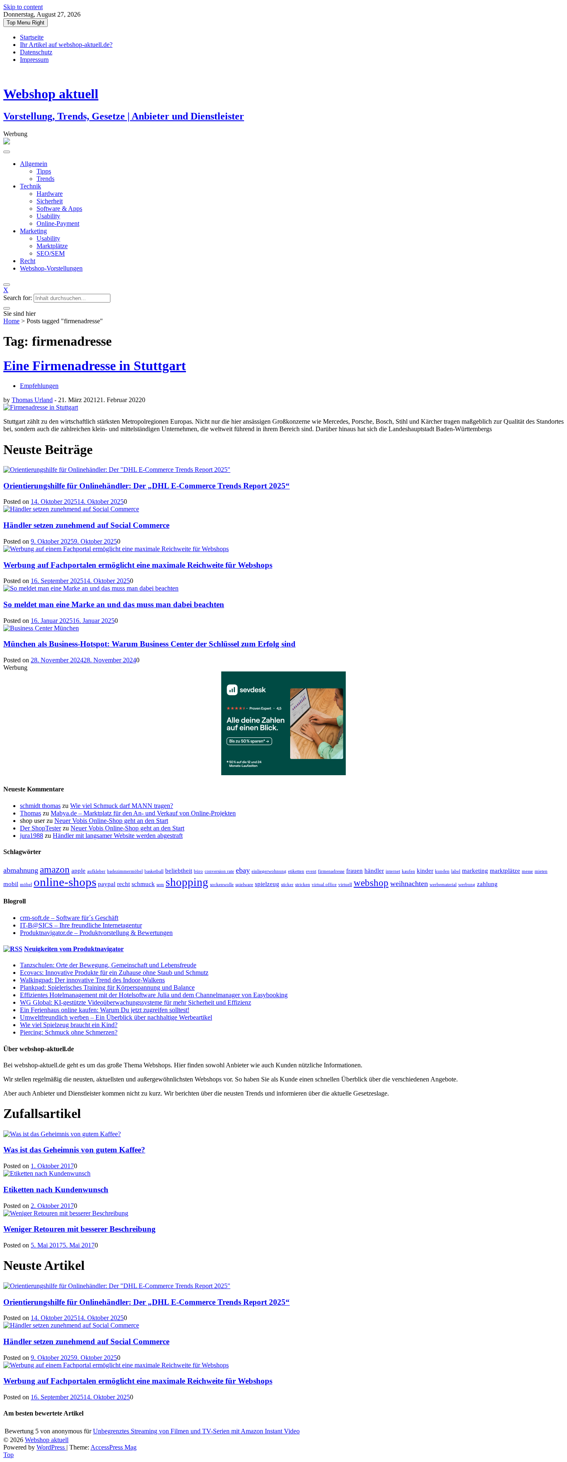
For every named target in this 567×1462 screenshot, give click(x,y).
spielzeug (267, 883)
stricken (302, 884)
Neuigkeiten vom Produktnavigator (74, 948)
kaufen (408, 871)
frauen (354, 870)
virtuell (345, 884)
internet (393, 871)
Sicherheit (50, 201)
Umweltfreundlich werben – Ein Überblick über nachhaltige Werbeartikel (116, 1017)
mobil (10, 883)
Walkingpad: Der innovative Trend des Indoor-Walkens (92, 980)
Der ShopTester (40, 828)
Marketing (33, 230)
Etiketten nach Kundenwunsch (55, 1189)
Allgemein (33, 163)
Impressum (34, 59)
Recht (27, 260)
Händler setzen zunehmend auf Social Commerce (86, 525)
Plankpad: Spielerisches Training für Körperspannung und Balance (107, 987)
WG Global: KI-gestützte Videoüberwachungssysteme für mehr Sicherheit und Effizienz (135, 1002)
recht (123, 883)
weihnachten (409, 883)
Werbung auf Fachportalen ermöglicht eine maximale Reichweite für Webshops (137, 565)
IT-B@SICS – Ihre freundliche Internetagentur (81, 925)
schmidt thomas (40, 805)
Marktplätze (52, 245)
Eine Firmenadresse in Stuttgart (94, 365)
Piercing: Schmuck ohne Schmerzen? (68, 1032)
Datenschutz (36, 52)
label (455, 871)
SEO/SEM (51, 253)
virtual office (324, 884)
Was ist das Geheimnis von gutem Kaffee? (74, 1149)
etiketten (296, 871)
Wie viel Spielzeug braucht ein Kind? (68, 1024)
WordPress (51, 1447)
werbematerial (443, 884)
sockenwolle (222, 884)
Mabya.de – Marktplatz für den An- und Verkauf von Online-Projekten (143, 813)
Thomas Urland (32, 399)
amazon (55, 869)
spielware (244, 884)
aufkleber (96, 871)
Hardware (50, 193)
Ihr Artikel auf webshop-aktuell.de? (66, 44)
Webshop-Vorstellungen (51, 268)
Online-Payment (58, 223)
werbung (466, 884)
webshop (371, 883)
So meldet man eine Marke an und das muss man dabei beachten (113, 604)
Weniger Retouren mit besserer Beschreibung (79, 1229)
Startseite (32, 37)
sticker (287, 884)
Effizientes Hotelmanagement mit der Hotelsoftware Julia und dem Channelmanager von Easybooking (154, 994)
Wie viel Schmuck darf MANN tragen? (121, 805)
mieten (541, 871)
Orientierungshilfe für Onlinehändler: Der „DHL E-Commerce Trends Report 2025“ (146, 485)
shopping (187, 882)
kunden (442, 871)
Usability (48, 216)
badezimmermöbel (125, 871)
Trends (45, 178)
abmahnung (20, 870)
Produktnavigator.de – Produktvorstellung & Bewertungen (96, 932)
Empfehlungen (39, 385)
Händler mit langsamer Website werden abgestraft (118, 835)
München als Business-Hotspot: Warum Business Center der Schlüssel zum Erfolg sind (149, 643)
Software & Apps (59, 208)
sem (160, 884)
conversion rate (219, 871)
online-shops (65, 881)
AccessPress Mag (113, 1447)
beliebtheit (178, 870)
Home (11, 321)
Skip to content (23, 6)
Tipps (44, 171)
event (311, 871)
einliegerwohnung (269, 871)
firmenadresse (331, 871)
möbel (26, 884)
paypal (106, 883)
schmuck (143, 883)
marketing (475, 870)
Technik (30, 186)
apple (78, 870)
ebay (243, 870)
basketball (154, 871)
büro (198, 871)
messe (527, 871)
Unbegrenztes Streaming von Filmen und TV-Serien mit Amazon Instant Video (196, 1431)
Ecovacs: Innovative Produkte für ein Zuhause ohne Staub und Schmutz (114, 972)
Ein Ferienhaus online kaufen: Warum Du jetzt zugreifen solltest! (104, 1009)
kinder (425, 870)
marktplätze (505, 870)
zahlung (487, 883)
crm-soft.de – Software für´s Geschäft (69, 917)
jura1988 (31, 835)
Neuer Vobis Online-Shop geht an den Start (111, 820)
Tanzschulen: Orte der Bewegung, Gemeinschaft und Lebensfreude (108, 965)
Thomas (30, 813)
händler (374, 870)
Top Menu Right (25, 23)
